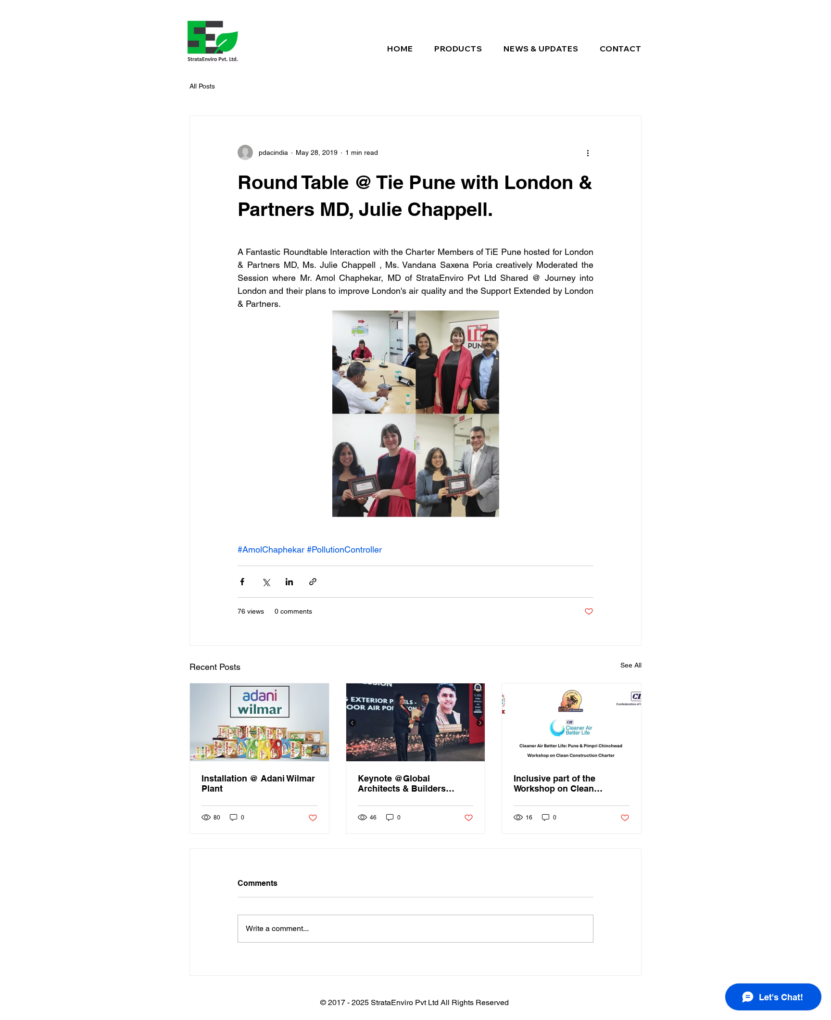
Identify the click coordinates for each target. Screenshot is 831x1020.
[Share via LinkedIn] (289, 581)
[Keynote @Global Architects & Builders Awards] (415, 722)
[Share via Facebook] (242, 581)
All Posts (202, 86)
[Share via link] (312, 581)
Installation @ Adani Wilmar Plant (258, 783)
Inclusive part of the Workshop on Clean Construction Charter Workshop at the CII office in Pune (566, 783)
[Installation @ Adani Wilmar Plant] (259, 722)
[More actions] (587, 152)
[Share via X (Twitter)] (265, 581)
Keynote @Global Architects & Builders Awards (402, 783)
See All (631, 665)
